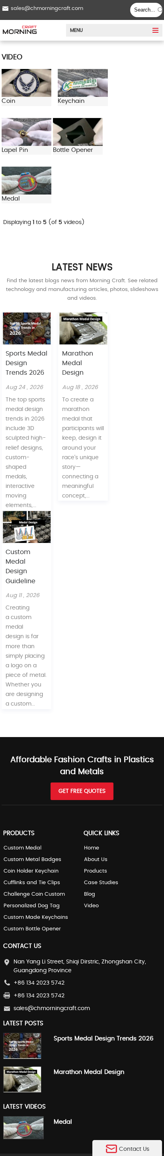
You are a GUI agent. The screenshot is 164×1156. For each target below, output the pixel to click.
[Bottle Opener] (78, 144)
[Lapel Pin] (26, 144)
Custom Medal (22, 848)
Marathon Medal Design (77, 363)
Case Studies (101, 882)
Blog (89, 894)
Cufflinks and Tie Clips (32, 882)
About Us (95, 859)
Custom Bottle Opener (32, 929)
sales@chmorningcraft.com (47, 8)
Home (91, 848)
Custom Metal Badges (32, 859)
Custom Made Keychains (36, 917)
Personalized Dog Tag (32, 905)
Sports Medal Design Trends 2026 (26, 363)
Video (91, 905)
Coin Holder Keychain (31, 871)
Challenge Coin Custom (34, 894)
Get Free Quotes (82, 791)
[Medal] (26, 193)
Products (95, 871)
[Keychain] (82, 95)
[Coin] (26, 95)
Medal (63, 1122)
